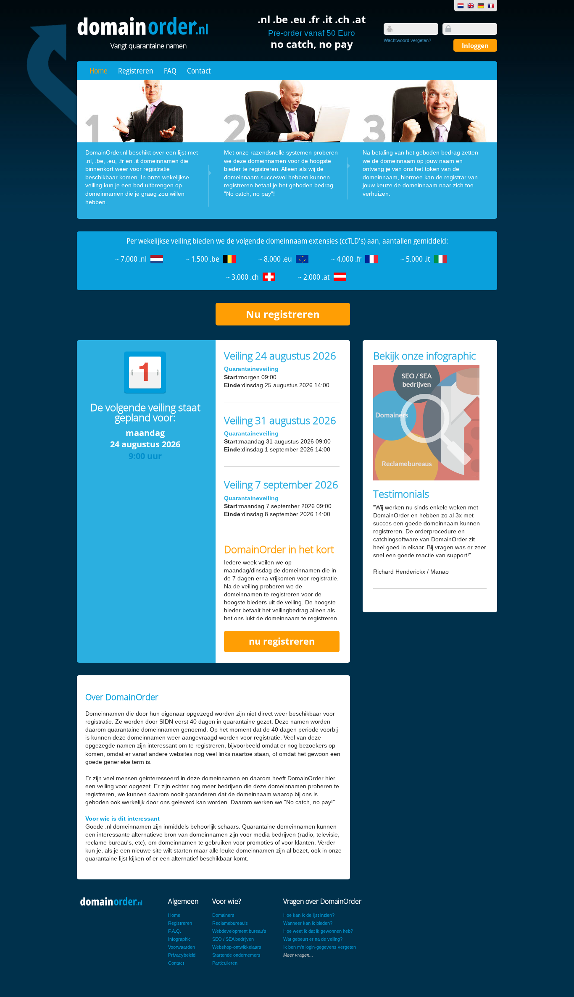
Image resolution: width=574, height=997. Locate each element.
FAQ (170, 71)
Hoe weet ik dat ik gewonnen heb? (318, 931)
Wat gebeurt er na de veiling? (312, 939)
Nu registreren (283, 314)
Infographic (179, 939)
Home (99, 71)
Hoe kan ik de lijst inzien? (308, 915)
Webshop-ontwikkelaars (236, 947)
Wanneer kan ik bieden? (307, 923)
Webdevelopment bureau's (239, 931)
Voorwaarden (181, 947)
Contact (199, 71)
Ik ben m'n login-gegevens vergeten (319, 947)
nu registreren (282, 641)
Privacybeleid (181, 955)
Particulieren (224, 963)
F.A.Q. (174, 931)
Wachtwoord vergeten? (407, 40)
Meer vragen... (298, 955)
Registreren (135, 71)
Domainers (223, 915)
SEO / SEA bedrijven (233, 939)
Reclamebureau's (230, 923)
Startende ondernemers (236, 955)
